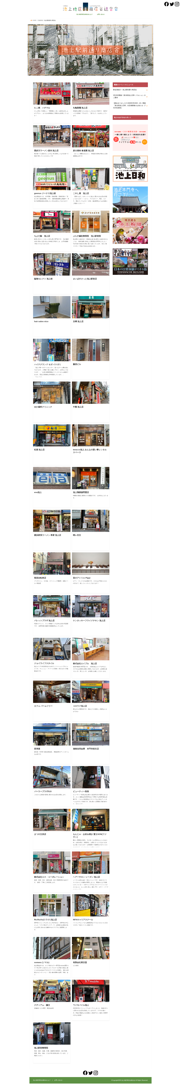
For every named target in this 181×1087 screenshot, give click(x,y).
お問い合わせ (101, 14)
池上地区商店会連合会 (128, 1080)
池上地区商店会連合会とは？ (84, 14)
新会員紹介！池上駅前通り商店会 (125, 90)
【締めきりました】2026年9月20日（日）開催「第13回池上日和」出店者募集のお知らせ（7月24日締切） (129, 105)
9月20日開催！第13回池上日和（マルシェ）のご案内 (129, 96)
